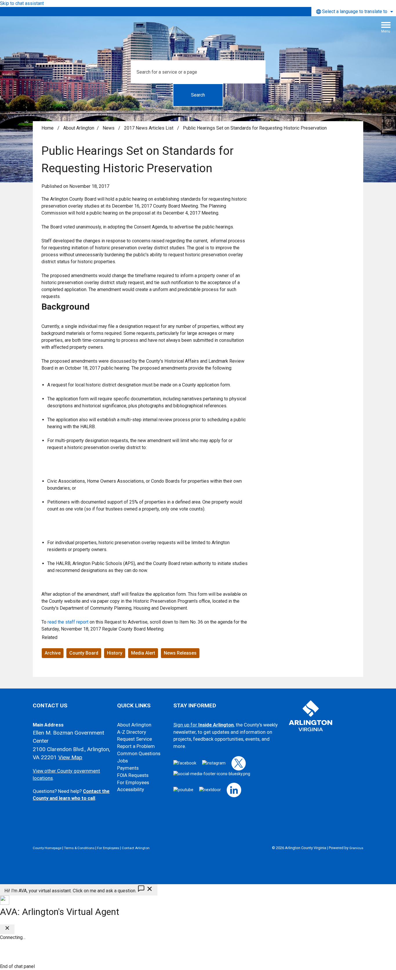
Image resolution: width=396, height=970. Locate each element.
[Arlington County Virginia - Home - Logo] (200, 29)
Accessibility (130, 789)
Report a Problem (136, 746)
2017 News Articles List (149, 128)
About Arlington (78, 128)
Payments (128, 768)
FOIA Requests (132, 775)
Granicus (356, 848)
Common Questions (138, 753)
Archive (53, 653)
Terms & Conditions (79, 848)
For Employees (133, 782)
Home (47, 128)
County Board (83, 653)
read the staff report (68, 622)
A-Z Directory (131, 732)
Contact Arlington (136, 848)
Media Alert (143, 653)
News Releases (180, 653)
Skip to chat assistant (22, 3)
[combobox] (353, 11)
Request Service (134, 739)
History (114, 653)
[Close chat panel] (7, 929)
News (109, 128)
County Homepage (47, 848)
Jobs (122, 761)
